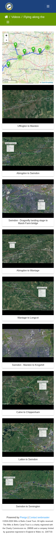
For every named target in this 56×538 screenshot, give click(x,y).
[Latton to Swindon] (15, 45)
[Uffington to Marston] (33, 50)
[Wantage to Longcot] (40, 51)
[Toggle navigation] (48, 6)
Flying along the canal (36, 17)
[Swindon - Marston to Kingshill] (24, 52)
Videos (15, 17)
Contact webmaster (39, 517)
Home (6, 17)
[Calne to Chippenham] (8, 64)
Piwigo (23, 517)
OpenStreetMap (47, 82)
